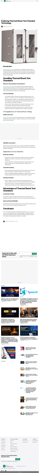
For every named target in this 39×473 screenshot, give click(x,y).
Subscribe (34, 253)
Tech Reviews (3, 445)
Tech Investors (3, 442)
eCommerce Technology (14, 449)
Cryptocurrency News (13, 443)
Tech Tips (2, 448)
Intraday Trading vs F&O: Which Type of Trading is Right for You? (31, 348)
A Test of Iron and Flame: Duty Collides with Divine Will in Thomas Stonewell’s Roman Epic (32, 399)
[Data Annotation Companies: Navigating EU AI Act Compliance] (29, 331)
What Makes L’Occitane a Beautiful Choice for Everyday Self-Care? (32, 368)
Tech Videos (3, 449)
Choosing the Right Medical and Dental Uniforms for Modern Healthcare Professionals (31, 382)
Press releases (25, 442)
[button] (1, 1)
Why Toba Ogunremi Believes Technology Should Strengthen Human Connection (32, 356)
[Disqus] (19, 236)
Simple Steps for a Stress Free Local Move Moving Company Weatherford (31, 407)
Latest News (25, 439)
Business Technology (13, 446)
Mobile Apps (34, 442)
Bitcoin (11, 442)
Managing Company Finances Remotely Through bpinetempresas (32, 413)
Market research (25, 440)
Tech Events (3, 440)
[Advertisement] (20, 9)
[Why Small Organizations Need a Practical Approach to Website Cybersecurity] (29, 312)
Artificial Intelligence (14, 439)
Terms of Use (15, 461)
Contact (14, 468)
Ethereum (11, 445)
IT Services (34, 439)
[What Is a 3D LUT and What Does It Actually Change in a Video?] (10, 292)
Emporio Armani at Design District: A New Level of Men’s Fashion (32, 375)
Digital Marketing (13, 451)
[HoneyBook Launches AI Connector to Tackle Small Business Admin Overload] (10, 312)
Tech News (2, 443)
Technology (3, 19)
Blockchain (12, 440)
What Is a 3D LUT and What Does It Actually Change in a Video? (31, 362)
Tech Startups (3, 446)
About (2, 468)
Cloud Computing (35, 440)
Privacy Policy (10, 461)
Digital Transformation (13, 448)
